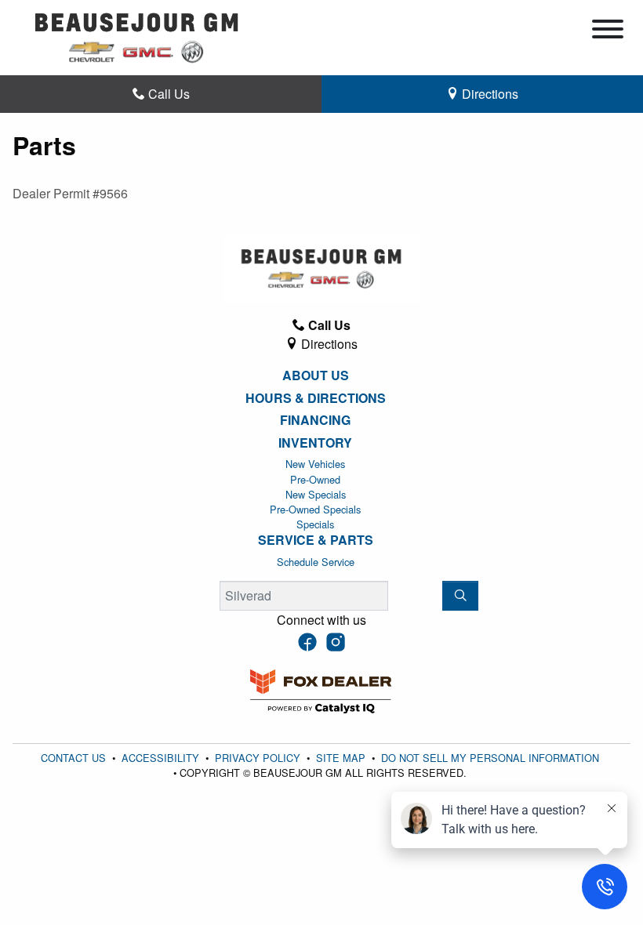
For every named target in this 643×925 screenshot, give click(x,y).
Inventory (315, 443)
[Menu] (607, 31)
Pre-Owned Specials (315, 509)
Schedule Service (315, 561)
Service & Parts (315, 540)
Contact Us (75, 757)
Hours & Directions (315, 398)
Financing (315, 420)
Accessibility (162, 757)
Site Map (342, 757)
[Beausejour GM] (137, 36)
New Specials (315, 494)
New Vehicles (315, 463)
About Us (315, 375)
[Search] (460, 596)
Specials (315, 524)
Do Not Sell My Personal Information (490, 757)
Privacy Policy (259, 757)
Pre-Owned (315, 479)
